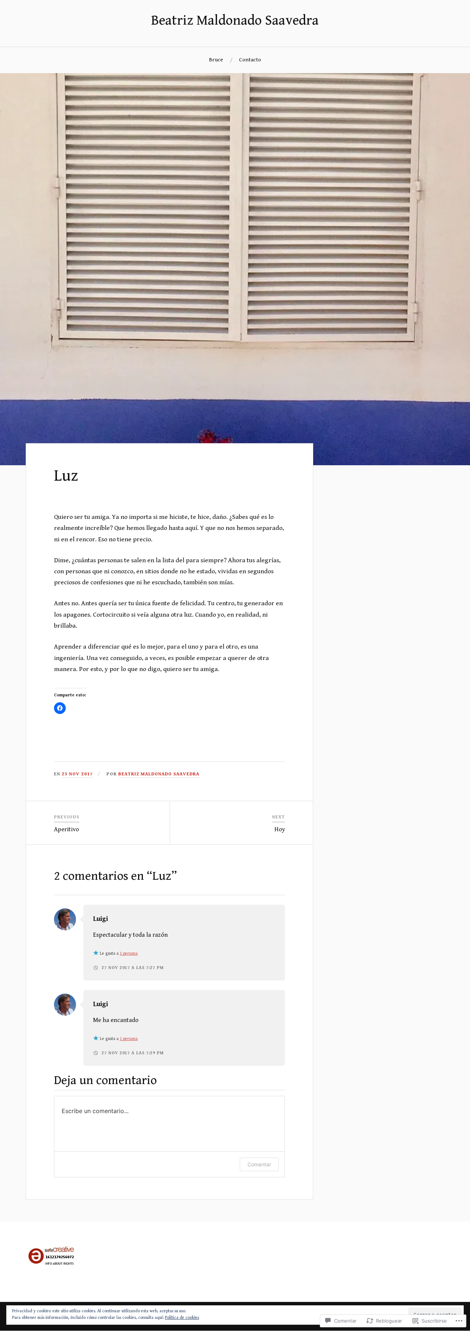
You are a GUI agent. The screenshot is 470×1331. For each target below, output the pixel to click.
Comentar (259, 1164)
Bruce (216, 60)
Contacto (250, 60)
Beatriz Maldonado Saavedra (235, 20)
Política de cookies (182, 1317)
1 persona (129, 953)
